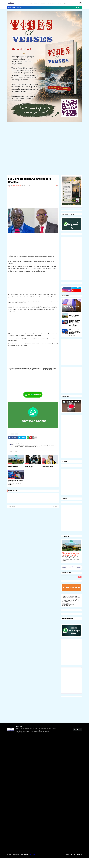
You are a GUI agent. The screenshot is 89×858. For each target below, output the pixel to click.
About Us (13, 7)
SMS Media (32, 854)
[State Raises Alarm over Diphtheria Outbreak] (65, 315)
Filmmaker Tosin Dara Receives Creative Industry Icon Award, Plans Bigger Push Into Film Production (15, 482)
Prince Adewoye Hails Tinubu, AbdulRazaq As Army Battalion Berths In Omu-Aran (75, 331)
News (22, 3)
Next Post (55, 506)
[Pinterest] (30, 437)
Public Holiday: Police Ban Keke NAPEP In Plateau (32, 465)
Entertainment (52, 3)
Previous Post (12, 506)
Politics (29, 3)
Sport (60, 3)
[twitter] (78, 7)
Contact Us (19, 7)
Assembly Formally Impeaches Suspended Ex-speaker (49, 465)
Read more (64, 561)
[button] (80, 3)
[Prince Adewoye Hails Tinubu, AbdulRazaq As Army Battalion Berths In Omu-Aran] (65, 331)
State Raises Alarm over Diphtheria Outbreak (13, 465)
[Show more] (36, 437)
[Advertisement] (44, 148)
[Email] (33, 437)
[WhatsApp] (28, 437)
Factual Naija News (20, 443)
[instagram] (80, 7)
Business (43, 3)
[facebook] (76, 7)
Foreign (66, 3)
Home (17, 3)
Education (36, 3)
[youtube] (76, 290)
